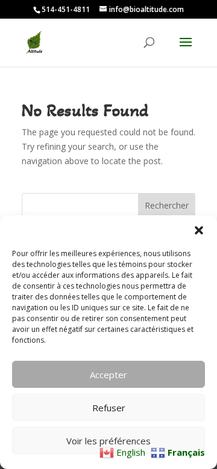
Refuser (108, 408)
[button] (199, 230)
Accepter (108, 375)
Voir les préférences (108, 441)
